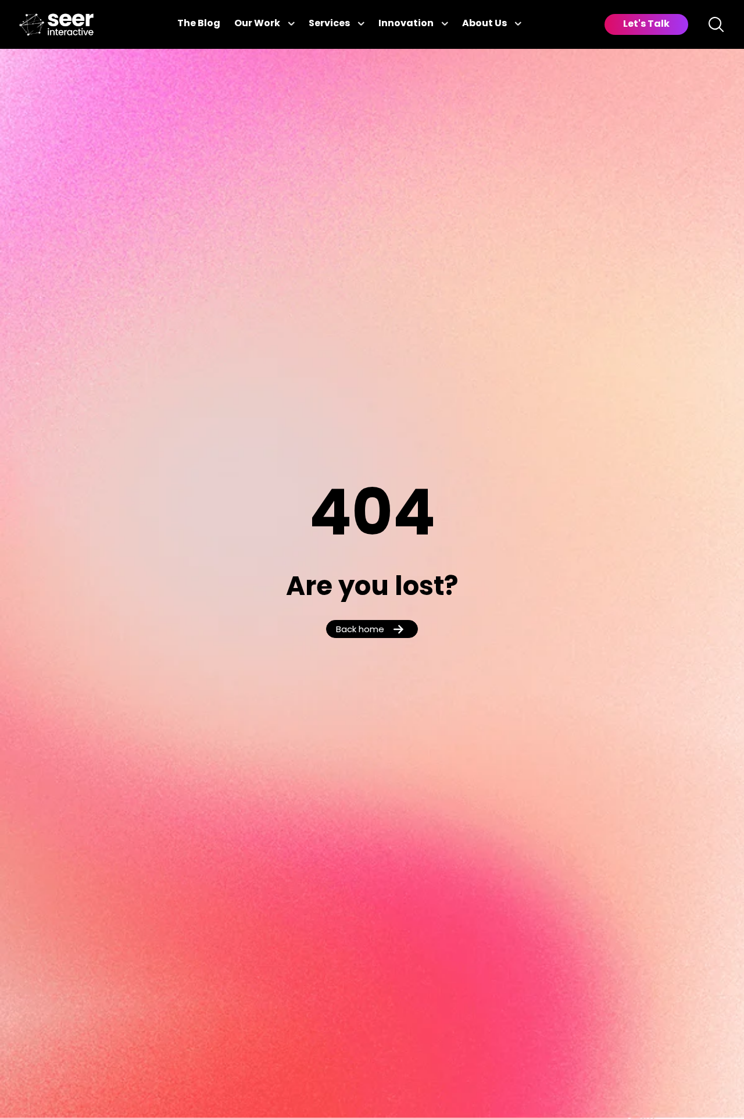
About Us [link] (484, 23)
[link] (56, 25)
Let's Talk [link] (646, 24)
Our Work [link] (257, 23)
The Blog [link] (198, 23)
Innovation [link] (406, 23)
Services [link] (329, 23)
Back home (360, 630)
